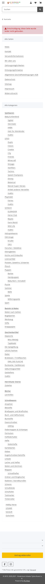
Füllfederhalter (11, 437)
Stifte (7, 323)
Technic (11, 171)
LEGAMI (9, 508)
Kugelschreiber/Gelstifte (15, 455)
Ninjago (11, 164)
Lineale (8, 459)
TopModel (12, 343)
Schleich (8, 208)
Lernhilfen (9, 394)
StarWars (11, 167)
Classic (11, 146)
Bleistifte (8, 407)
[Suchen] (40, 9)
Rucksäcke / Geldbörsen (15, 365)
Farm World (13, 222)
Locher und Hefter (12, 462)
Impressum (9, 88)
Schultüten (9, 491)
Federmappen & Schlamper (16, 429)
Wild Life (11, 226)
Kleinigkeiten (10, 251)
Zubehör (8, 385)
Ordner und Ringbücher (15, 477)
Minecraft (12, 160)
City (9, 153)
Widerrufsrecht (11, 93)
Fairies (10, 200)
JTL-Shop (27, 581)
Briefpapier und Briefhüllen (16, 411)
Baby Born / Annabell (17, 281)
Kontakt (8, 51)
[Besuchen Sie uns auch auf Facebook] (4, 564)
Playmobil (9, 197)
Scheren (8, 484)
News (7, 47)
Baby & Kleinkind (12, 116)
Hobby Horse (11, 504)
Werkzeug (9, 319)
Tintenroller (10, 499)
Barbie (10, 273)
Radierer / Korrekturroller (15, 480)
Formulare (9, 433)
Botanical (12, 182)
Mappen (8, 469)
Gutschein (10, 515)
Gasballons (9, 372)
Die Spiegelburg (11, 347)
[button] (31, 2)
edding (11, 426)
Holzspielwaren (11, 233)
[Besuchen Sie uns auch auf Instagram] (10, 564)
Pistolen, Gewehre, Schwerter (17, 262)
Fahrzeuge (9, 237)
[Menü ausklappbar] (3, 1)
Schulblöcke (10, 488)
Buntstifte (9, 418)
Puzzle (7, 284)
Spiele (7, 295)
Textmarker (9, 495)
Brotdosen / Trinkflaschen (15, 358)
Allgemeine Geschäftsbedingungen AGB (21, 74)
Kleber (7, 451)
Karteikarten (10, 448)
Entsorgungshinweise (14, 70)
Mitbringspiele (14, 299)
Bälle (10, 292)
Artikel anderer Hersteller (18, 189)
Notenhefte (12, 444)
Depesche (9, 336)
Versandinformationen (14, 56)
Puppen (8, 270)
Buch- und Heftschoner (14, 415)
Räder (7, 354)
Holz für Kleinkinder (16, 131)
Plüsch (7, 266)
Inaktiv (10, 135)
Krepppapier (10, 326)
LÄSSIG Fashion (11, 350)
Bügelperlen (10, 315)
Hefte (7, 440)
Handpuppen (13, 277)
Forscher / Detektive (13, 248)
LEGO (7, 138)
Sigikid (10, 120)
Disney (10, 178)
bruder (11, 240)
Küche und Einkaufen (14, 255)
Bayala (10, 219)
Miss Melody (13, 339)
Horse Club (12, 215)
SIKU (10, 244)
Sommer (8, 288)
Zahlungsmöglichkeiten (14, 65)
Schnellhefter (13, 473)
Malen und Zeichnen (13, 466)
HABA (10, 127)
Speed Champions (15, 175)
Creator (11, 149)
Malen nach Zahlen (13, 312)
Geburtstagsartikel (12, 369)
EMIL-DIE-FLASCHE (15, 361)
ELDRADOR (12, 211)
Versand (33, 570)
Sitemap (8, 84)
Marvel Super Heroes (16, 186)
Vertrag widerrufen (22, 555)
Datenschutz (10, 79)
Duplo (10, 142)
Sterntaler (12, 124)
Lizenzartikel (10, 259)
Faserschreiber (11, 422)
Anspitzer (9, 404)
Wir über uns (10, 61)
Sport (7, 303)
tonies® (9, 512)
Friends (11, 157)
